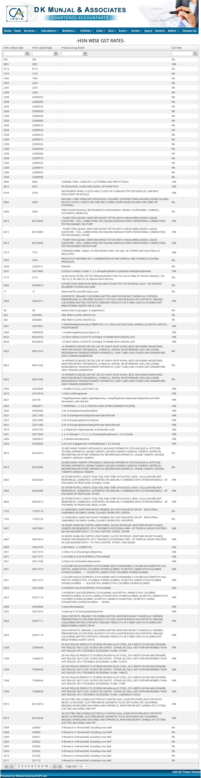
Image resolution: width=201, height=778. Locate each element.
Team (17, 31)
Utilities (85, 31)
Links (99, 31)
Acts (111, 31)
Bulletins (68, 31)
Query (148, 31)
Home (8, 31)
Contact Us (189, 31)
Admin (172, 31)
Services (29, 31)
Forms (135, 31)
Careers (160, 31)
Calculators (48, 31)
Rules (122, 31)
